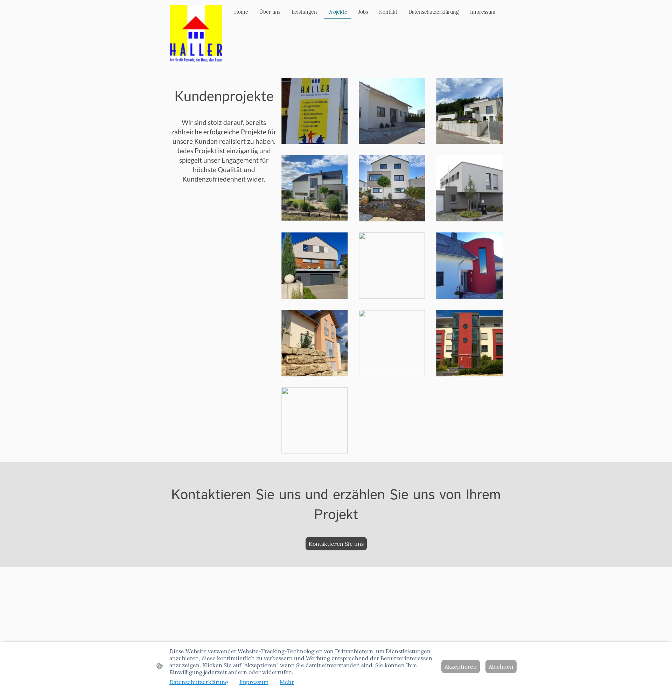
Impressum (253, 681)
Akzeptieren (460, 666)
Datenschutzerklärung (198, 681)
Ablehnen (501, 666)
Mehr (287, 681)
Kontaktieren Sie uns (336, 543)
